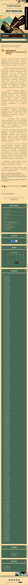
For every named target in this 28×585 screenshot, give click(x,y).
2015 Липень (6, 368)
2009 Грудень (7, 283)
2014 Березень (7, 345)
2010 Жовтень (7, 292)
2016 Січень (6, 376)
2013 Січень (6, 328)
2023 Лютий (6, 483)
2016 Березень (7, 379)
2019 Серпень (7, 433)
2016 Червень (7, 383)
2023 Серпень (7, 491)
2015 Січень (6, 359)
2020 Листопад (7, 454)
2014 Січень (6, 344)
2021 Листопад (7, 470)
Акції (5, 219)
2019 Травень (7, 429)
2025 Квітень (6, 519)
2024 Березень (7, 501)
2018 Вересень (7, 419)
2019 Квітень (6, 427)
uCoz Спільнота (7, 567)
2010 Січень (6, 284)
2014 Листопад (7, 356)
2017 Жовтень (7, 406)
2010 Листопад (7, 294)
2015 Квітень (6, 363)
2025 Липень (6, 524)
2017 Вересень (7, 405)
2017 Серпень (7, 403)
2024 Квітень (6, 502)
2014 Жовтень (7, 355)
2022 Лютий (6, 474)
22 (13, 45)
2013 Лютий (6, 329)
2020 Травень (7, 446)
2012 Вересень (7, 322)
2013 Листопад (7, 341)
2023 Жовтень (7, 494)
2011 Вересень (7, 307)
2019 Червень (7, 430)
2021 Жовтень (7, 468)
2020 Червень (7, 447)
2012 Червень (7, 318)
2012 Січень (6, 312)
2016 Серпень (7, 386)
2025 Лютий (6, 517)
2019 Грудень (7, 439)
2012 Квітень (6, 317)
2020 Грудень (7, 456)
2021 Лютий (6, 457)
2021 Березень (7, 458)
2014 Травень (7, 348)
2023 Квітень (6, 485)
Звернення (7, 186)
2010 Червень (7, 291)
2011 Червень (7, 304)
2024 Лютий (6, 500)
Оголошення (6, 214)
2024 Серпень (7, 508)
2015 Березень (7, 362)
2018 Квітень (6, 414)
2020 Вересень (7, 451)
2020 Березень (7, 443)
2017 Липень (6, 402)
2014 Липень (6, 351)
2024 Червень (7, 505)
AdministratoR (18, 186)
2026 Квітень (6, 535)
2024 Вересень (7, 510)
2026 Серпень (7, 541)
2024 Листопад (7, 512)
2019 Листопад (7, 437)
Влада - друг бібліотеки (9, 227)
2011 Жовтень (7, 308)
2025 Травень (7, 521)
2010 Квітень (6, 288)
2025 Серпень (7, 525)
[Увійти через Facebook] (14, 241)
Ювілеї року (6, 229)
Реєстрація (15, 11)
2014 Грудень (7, 358)
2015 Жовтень (7, 372)
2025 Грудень (7, 529)
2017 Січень (6, 393)
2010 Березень (7, 287)
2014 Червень (7, 349)
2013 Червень (7, 335)
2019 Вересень (7, 434)
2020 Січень (6, 440)
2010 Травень (7, 290)
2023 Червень (7, 488)
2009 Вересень (7, 278)
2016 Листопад (7, 390)
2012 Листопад (7, 325)
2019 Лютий (6, 424)
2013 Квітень (6, 332)
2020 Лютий (6, 441)
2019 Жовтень (7, 436)
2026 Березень (7, 534)
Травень (10, 45)
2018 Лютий (6, 412)
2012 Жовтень (7, 324)
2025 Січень (6, 515)
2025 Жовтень (7, 528)
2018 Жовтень (7, 420)
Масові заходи (7, 210)
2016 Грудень (7, 392)
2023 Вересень (7, 493)
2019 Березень (7, 426)
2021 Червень (7, 463)
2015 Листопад (7, 373)
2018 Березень (7, 413)
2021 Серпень (7, 466)
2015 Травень (7, 365)
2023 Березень (7, 484)
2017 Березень (7, 396)
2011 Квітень (6, 301)
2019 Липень (6, 431)
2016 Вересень (7, 388)
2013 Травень (7, 334)
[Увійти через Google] (16, 241)
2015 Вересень (7, 370)
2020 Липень (6, 449)
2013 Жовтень (7, 339)
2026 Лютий (6, 532)
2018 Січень (6, 410)
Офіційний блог (7, 566)
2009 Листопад (7, 281)
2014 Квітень (6, 346)
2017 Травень (7, 399)
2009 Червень (7, 275)
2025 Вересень (7, 527)
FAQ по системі (7, 569)
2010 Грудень (7, 295)
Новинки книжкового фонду (9, 222)
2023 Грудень (7, 497)
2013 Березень (7, 331)
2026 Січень (6, 531)
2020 (7, 45)
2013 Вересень (7, 338)
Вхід (20, 11)
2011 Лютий (6, 298)
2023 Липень (6, 490)
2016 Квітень (6, 380)
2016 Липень (6, 385)
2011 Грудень (7, 311)
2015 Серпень (7, 369)
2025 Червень (7, 522)
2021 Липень (6, 464)
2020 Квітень (6, 444)
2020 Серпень (7, 450)
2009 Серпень (7, 277)
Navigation (5, 36)
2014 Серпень (7, 352)
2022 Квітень (6, 477)
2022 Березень (7, 475)
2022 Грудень (7, 480)
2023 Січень (6, 481)
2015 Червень (7, 366)
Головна (8, 11)
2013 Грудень (7, 342)
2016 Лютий (6, 378)
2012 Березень (7, 315)
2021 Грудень (7, 471)
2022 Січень (6, 473)
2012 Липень (6, 319)
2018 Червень (7, 417)
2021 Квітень (6, 460)
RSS (22, 8)
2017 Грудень (7, 409)
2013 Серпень (7, 336)
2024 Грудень (7, 514)
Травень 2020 (14, 252)
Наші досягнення (7, 224)
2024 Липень (6, 507)
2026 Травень (7, 537)
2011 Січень (6, 297)
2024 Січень (6, 498)
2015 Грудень (7, 375)
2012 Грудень (7, 327)
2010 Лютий (6, 285)
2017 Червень (7, 400)
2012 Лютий (6, 314)
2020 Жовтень (7, 453)
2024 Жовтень (7, 511)
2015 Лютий (6, 361)
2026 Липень (6, 539)
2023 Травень (7, 487)
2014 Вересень (7, 353)
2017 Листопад (7, 407)
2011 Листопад (7, 309)
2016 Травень (7, 382)
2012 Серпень (7, 321)
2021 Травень (7, 461)
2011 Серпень (7, 305)
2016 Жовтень (7, 389)
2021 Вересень (7, 467)
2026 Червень (7, 538)
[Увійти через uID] (12, 241)
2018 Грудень (7, 422)
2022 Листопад (7, 478)
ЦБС (14, 6)
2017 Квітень (6, 397)
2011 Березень (7, 300)
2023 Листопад (7, 495)
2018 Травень (7, 416)
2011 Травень (7, 302)
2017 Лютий (6, 395)
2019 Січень (6, 423)
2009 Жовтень (7, 280)
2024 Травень (7, 504)
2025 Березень (7, 518)
